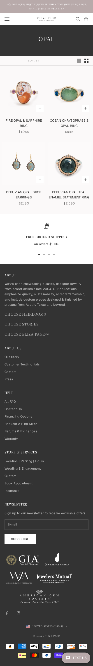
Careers (10, 372)
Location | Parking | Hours (24, 461)
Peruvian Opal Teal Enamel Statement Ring (69, 194)
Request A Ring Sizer (21, 424)
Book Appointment (19, 483)
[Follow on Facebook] (7, 613)
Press (9, 379)
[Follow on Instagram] (18, 613)
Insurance (12, 491)
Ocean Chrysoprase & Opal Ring (69, 123)
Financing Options (18, 416)
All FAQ (10, 402)
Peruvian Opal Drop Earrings (24, 194)
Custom (10, 476)
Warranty (11, 439)
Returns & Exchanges (21, 431)
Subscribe (20, 539)
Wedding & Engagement (23, 468)
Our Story (12, 357)
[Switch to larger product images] (79, 60)
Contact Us (13, 409)
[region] (46, 235)
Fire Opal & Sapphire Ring (24, 123)
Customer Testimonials (22, 364)
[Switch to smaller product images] (86, 60)
